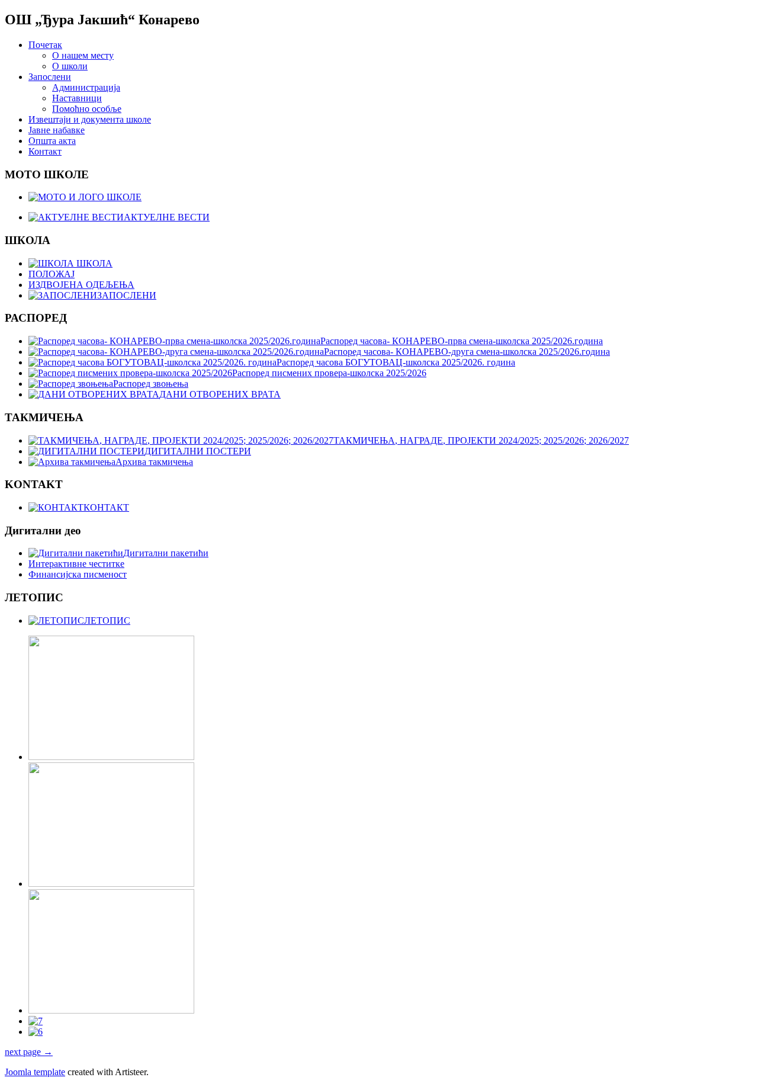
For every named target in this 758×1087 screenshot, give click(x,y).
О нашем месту (83, 55)
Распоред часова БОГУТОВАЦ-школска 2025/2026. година (396, 362)
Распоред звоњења (150, 384)
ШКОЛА (93, 263)
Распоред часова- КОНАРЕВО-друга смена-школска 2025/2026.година (467, 352)
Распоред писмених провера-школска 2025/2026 (329, 373)
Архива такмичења (154, 462)
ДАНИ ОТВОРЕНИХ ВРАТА (220, 394)
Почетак (45, 45)
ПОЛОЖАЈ (51, 274)
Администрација (86, 87)
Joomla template (35, 1072)
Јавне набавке (56, 130)
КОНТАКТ (106, 507)
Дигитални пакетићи (165, 553)
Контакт (45, 151)
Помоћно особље (86, 109)
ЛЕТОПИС (107, 620)
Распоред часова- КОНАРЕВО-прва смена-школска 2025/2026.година (461, 341)
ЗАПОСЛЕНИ (126, 295)
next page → (29, 1052)
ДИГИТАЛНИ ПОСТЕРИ (197, 451)
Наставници (77, 98)
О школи (70, 66)
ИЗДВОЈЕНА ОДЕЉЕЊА (81, 285)
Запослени (49, 77)
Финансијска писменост (77, 574)
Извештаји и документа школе (89, 119)
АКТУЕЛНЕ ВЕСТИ (167, 217)
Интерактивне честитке (76, 564)
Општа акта (52, 141)
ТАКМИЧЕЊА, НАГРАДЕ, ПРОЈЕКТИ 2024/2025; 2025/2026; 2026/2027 (481, 440)
